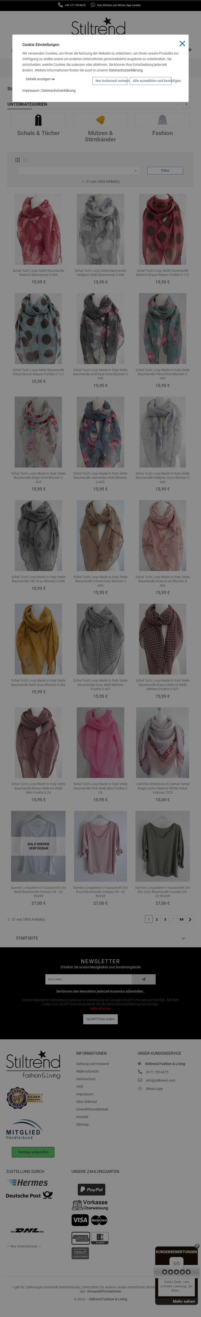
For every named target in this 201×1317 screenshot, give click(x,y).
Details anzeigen (38, 79)
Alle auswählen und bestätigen (152, 81)
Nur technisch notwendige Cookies (111, 81)
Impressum (30, 90)
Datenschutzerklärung (126, 70)
